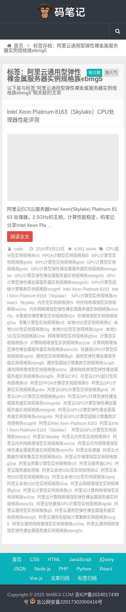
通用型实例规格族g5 (54, 356)
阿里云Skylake (46, 437)
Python (84, 568)
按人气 (111, 72)
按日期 (94, 72)
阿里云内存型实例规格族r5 (86, 437)
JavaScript (80, 559)
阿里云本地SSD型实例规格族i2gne (83, 477)
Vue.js (36, 578)
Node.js (42, 568)
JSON (19, 568)
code (18, 249)
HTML (54, 559)
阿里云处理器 (88, 450)
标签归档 (87, 578)
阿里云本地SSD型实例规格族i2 (70, 470)
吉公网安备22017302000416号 (68, 602)
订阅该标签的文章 (22, 85)
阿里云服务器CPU (95, 463)
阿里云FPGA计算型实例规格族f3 (59, 383)
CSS (34, 559)
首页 (18, 45)
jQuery (107, 559)
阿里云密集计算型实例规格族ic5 (48, 463)
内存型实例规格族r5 (55, 302)
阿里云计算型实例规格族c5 (47, 490)
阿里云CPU (67, 376)
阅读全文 (19, 236)
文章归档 (60, 578)
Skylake (27, 302)
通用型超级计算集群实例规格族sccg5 (80, 363)
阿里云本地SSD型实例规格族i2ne (37, 483)
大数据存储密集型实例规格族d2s (45, 316)
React (106, 568)
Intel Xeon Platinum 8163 (86, 289)
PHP (63, 568)
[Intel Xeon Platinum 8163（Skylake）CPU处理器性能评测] (63, 202)
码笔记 (63, 11)
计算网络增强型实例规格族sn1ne (60, 343)
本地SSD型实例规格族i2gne (77, 329)
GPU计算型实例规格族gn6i (59, 262)
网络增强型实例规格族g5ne (72, 336)
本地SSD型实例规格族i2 (89, 322)
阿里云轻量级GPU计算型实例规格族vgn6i (74, 504)
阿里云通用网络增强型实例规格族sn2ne (48, 524)
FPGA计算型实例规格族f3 (65, 255)
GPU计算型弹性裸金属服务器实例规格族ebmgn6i (59, 275)
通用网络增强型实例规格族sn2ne (37, 369)
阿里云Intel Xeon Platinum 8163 (68, 423)
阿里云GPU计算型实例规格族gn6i (78, 390)
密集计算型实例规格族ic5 (42, 322)
